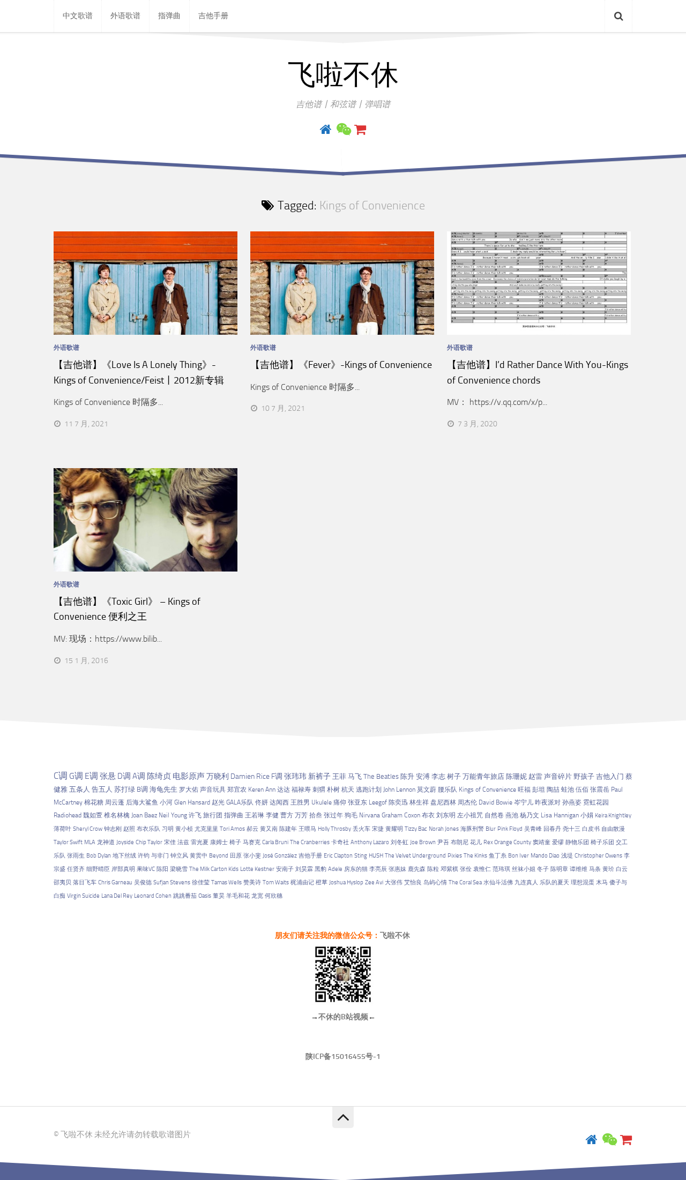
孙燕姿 (571, 802)
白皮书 (591, 828)
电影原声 (189, 776)
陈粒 (433, 869)
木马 (602, 882)
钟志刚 (113, 828)
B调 (142, 789)
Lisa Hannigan (560, 815)
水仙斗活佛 (498, 882)
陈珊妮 (516, 776)
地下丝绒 (124, 855)
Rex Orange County (507, 842)
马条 (595, 869)
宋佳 (170, 842)
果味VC (146, 869)
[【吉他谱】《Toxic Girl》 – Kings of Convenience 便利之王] (145, 520)
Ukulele (321, 802)
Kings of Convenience (487, 789)
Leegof (378, 802)
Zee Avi (374, 882)
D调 (124, 776)
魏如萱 (92, 815)
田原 (236, 855)
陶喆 (553, 789)
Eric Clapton (338, 855)
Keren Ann (261, 789)
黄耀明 (394, 828)
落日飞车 (84, 882)
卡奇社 (340, 842)
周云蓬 (114, 802)
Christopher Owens (598, 855)
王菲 (339, 776)
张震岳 (599, 789)
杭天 (347, 789)
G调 (76, 776)
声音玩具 (213, 789)
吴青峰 (533, 828)
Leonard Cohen (153, 895)
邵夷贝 (62, 882)
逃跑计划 (369, 789)
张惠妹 (397, 869)
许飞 (195, 815)
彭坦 (538, 789)
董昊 (219, 895)
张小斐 (252, 855)
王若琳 (254, 815)
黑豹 (320, 869)
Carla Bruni (275, 842)
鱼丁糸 (497, 855)
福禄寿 (301, 789)
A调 (138, 776)
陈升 (407, 776)
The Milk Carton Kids (213, 869)
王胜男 (300, 802)
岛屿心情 (435, 882)
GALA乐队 (239, 802)
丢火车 (361, 828)
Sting (360, 855)
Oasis (204, 895)
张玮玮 (295, 776)
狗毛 (351, 815)
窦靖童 (541, 842)
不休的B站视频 (343, 1016)
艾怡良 (413, 882)
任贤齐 (76, 869)
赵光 (218, 802)
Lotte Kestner (257, 869)
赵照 (129, 828)
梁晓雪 (179, 869)
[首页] (325, 129)
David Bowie (495, 802)
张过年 (333, 815)
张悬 (108, 776)
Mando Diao (545, 855)
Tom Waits (276, 882)
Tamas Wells (226, 882)
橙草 (321, 882)
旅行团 (212, 815)
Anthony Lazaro (370, 842)
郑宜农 (237, 789)
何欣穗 (273, 895)
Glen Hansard (192, 802)
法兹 (183, 842)
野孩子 (583, 776)
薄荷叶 (62, 828)
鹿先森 (417, 869)
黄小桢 (184, 828)
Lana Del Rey (116, 895)
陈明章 (559, 869)
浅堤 (567, 855)
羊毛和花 (238, 895)
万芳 (301, 815)
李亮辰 (378, 869)
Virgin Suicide (83, 895)
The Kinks (475, 855)
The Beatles (381, 776)
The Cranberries (310, 842)
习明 (168, 828)
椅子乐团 (602, 842)
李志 (438, 776)
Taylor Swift (68, 842)
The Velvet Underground (415, 855)
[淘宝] (360, 129)
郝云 (252, 828)
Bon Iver (518, 855)
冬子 (543, 869)
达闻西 (279, 802)
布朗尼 (459, 842)
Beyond (218, 855)
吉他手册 (213, 15)
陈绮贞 (159, 776)
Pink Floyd (510, 828)
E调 (91, 776)
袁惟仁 (482, 869)
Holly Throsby (334, 828)
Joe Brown (423, 842)
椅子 (235, 842)
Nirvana (369, 815)
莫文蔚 (426, 789)
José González (280, 855)
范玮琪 (501, 869)
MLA (89, 842)
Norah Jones (444, 828)
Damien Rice (250, 776)
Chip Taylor (149, 842)
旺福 (524, 789)
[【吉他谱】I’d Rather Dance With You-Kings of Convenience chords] (539, 283)
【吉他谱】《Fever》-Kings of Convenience (341, 365)
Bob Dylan (98, 855)
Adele (335, 869)
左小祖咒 (470, 815)
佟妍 (261, 802)
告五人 (102, 789)
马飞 (355, 776)
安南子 (285, 869)
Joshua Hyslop (346, 882)
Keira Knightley (613, 815)
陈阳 (162, 869)
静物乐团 (577, 842)
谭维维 (578, 869)
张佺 (466, 869)
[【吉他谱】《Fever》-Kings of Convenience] (342, 283)
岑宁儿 (523, 802)
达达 (283, 789)
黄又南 (269, 828)
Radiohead (67, 815)
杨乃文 (529, 815)
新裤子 (319, 776)
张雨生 (76, 855)
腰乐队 (447, 789)
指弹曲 (169, 15)
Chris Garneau (115, 882)
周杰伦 (467, 802)
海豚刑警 (472, 828)
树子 (454, 776)
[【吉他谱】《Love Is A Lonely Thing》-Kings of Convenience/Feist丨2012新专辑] (145, 283)
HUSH (376, 855)
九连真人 (526, 882)
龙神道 (106, 842)
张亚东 (357, 802)
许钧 (144, 855)
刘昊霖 (304, 869)
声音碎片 (558, 776)
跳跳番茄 (185, 895)
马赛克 (251, 842)
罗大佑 (188, 789)
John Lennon (399, 789)
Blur (491, 828)
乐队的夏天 (554, 882)
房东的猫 (356, 869)
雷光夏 (199, 842)
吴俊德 (143, 882)
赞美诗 (252, 882)
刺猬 (318, 789)
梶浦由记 (302, 882)
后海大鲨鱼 (142, 802)
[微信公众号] (343, 129)
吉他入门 (610, 776)
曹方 (286, 815)
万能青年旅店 (483, 776)
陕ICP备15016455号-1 (343, 1056)
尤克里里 (206, 828)
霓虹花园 (596, 802)
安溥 (423, 776)
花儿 (476, 842)
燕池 (511, 815)
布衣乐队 (148, 828)
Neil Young (173, 815)
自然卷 (494, 815)
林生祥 (419, 802)
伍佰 (582, 789)
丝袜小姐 (523, 869)
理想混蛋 (582, 882)
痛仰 (339, 802)
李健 (272, 815)
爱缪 (558, 842)
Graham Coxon (401, 815)
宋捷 (378, 828)
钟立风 (179, 855)
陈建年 (288, 828)
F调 (276, 776)
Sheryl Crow (87, 828)
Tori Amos (232, 828)
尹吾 (443, 842)
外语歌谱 (125, 15)
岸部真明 (123, 869)
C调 (61, 775)
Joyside (125, 842)
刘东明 (446, 815)
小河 (166, 802)
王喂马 (307, 828)
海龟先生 (163, 789)
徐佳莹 (201, 882)
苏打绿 (124, 789)
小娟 (586, 815)
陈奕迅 (398, 802)
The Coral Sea (465, 882)
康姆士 (219, 842)
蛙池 (567, 789)
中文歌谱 (78, 15)
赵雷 (535, 776)
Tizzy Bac (416, 828)
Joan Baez (144, 815)
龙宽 (257, 895)
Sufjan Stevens (171, 882)
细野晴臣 (98, 869)
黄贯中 (198, 855)
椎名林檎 (117, 815)
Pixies (455, 855)
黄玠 (608, 869)
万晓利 (217, 776)
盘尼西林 (443, 802)
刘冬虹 (399, 842)
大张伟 (393, 882)
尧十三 (571, 828)
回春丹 (552, 828)
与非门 (160, 855)
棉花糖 (93, 802)
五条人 (79, 789)
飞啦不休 (343, 75)
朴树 (333, 789)
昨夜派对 (548, 802)
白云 (622, 869)
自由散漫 (613, 828)
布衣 (428, 815)
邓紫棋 (449, 869)
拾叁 (315, 815)
